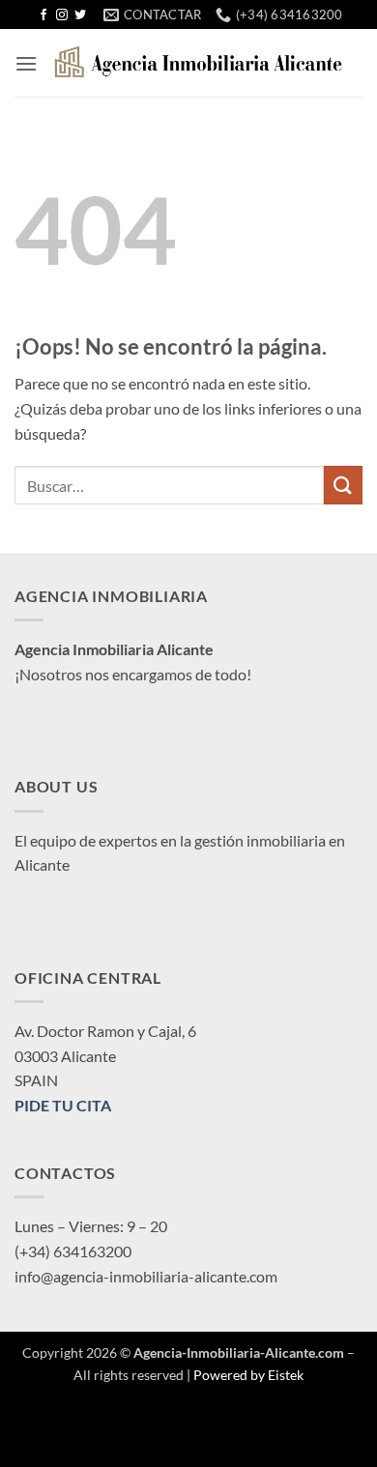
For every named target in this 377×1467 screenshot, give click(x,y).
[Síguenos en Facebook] (43, 15)
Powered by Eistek (248, 1374)
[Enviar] (343, 484)
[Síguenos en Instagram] (62, 15)
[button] (26, 63)
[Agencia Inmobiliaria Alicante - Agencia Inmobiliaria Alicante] (200, 63)
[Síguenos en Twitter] (80, 15)
